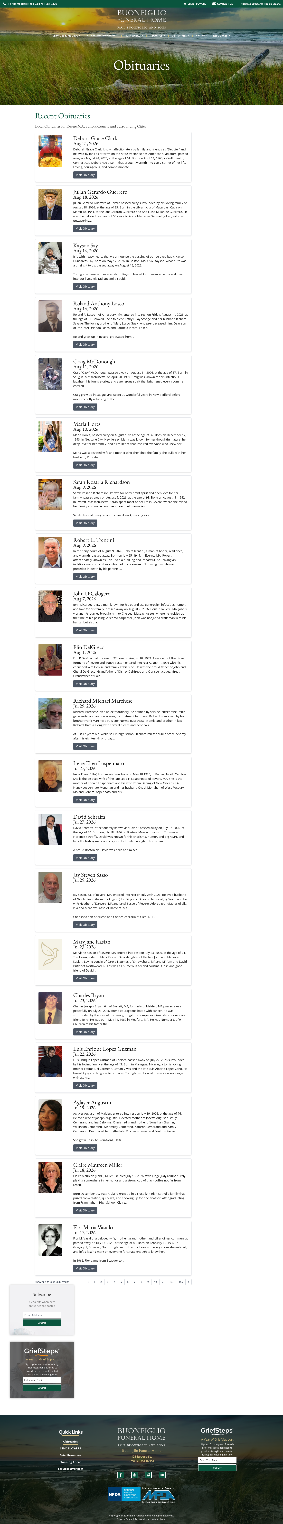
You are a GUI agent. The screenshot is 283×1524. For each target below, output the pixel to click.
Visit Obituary (85, 175)
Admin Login (159, 1519)
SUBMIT (42, 1322)
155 (181, 1281)
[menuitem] (67, 35)
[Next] (188, 1282)
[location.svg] (148, 1475)
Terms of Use (142, 1519)
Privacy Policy (124, 1519)
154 (171, 1281)
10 (155, 1281)
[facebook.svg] (121, 1475)
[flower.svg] (135, 1475)
